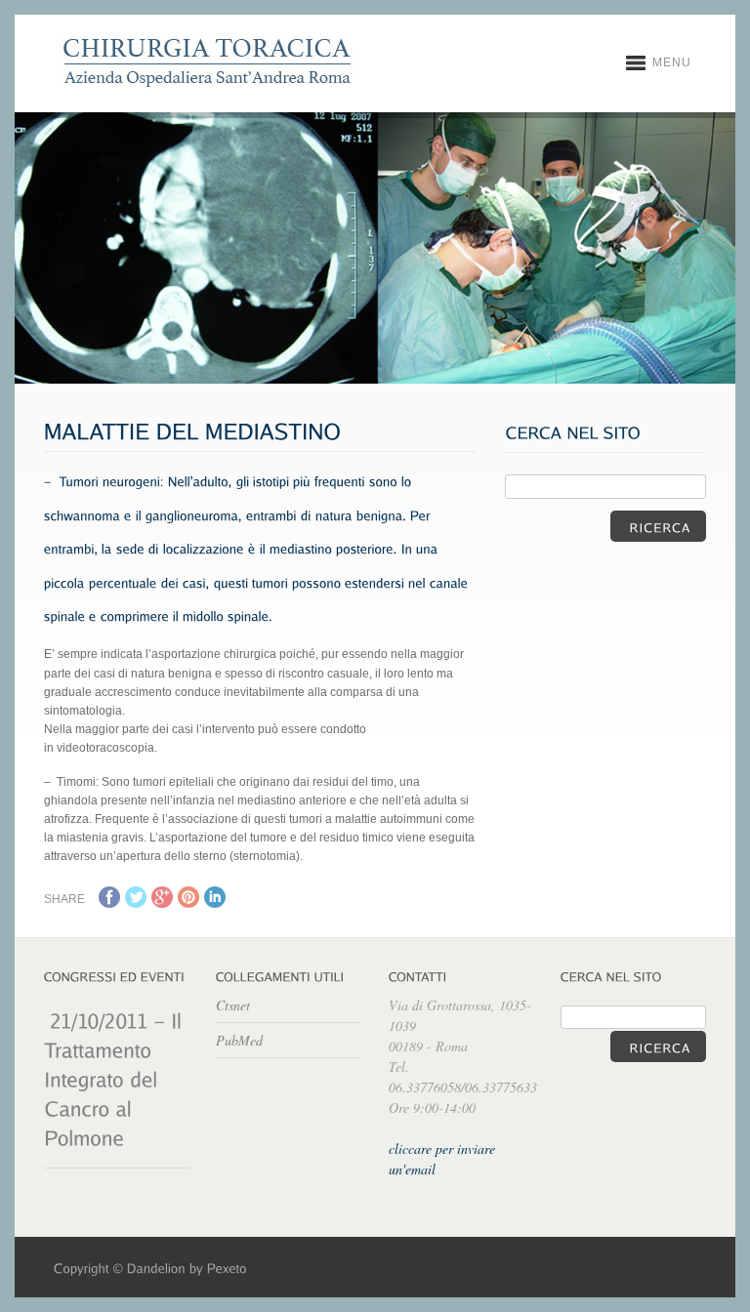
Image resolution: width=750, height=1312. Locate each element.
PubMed (239, 1040)
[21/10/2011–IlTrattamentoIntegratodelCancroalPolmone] (116, 1077)
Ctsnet (233, 1005)
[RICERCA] (658, 526)
